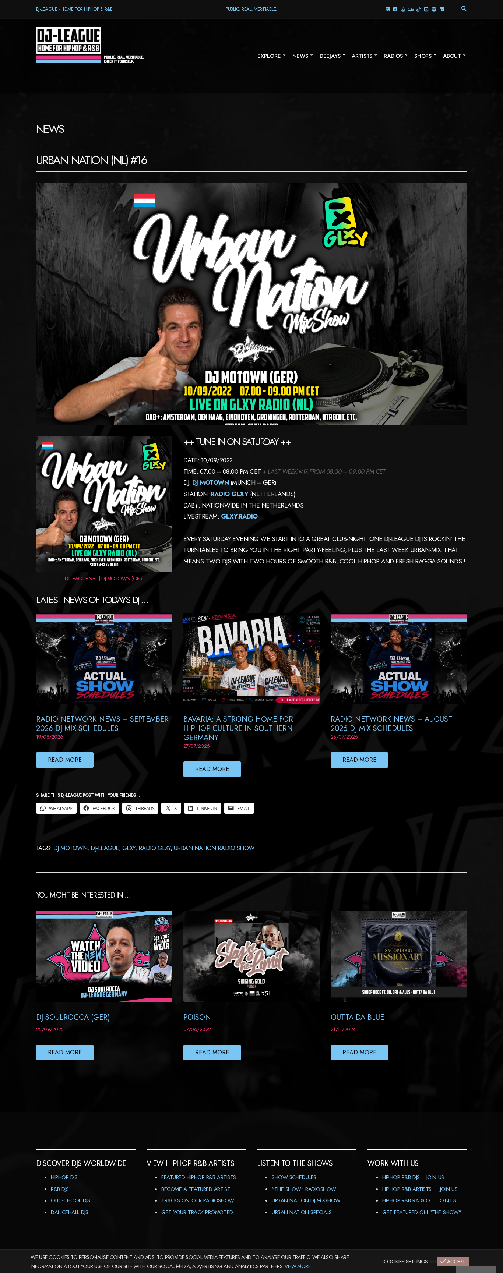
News (300, 56)
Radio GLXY (154, 848)
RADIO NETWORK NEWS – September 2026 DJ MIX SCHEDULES (102, 724)
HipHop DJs (64, 1177)
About (452, 56)
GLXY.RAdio (239, 516)
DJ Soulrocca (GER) (73, 1017)
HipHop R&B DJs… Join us (413, 1177)
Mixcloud (410, 9)
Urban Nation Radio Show (214, 848)
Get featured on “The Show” (421, 1212)
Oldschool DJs (70, 1200)
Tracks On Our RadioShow (197, 1200)
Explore (269, 56)
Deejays (330, 56)
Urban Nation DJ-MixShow (306, 1200)
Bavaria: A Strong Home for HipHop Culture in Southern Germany (238, 728)
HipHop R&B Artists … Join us (419, 1189)
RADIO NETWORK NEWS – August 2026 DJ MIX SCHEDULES (391, 724)
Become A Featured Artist (195, 1189)
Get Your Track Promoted (197, 1212)
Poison (197, 1017)
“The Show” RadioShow (304, 1189)
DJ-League (105, 848)
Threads (403, 9)
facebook (395, 9)
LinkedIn (441, 9)
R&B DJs (60, 1189)
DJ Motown (210, 482)
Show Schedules (294, 1177)
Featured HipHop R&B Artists (198, 1177)
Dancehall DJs (69, 1212)
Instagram (387, 9)
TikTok (418, 9)
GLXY (128, 848)
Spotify (434, 9)
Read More (65, 760)
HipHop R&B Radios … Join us (419, 1200)
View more (297, 1266)
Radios (393, 56)
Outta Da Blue (357, 1017)
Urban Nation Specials (302, 1212)
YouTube (426, 9)
